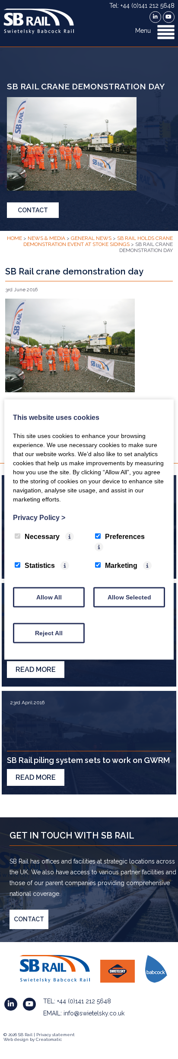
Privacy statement (55, 1034)
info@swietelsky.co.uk (94, 1013)
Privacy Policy (39, 517)
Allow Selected (129, 597)
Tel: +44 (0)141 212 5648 (142, 5)
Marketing (121, 565)
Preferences (125, 536)
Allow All (49, 597)
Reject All (49, 633)
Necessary (42, 536)
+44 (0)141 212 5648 (84, 1001)
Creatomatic (49, 1039)
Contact (33, 210)
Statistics (40, 565)
